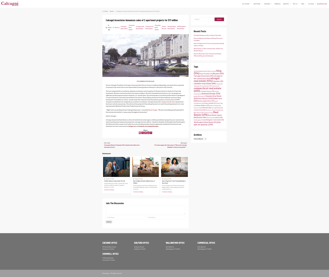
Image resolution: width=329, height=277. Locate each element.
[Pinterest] (151, 133)
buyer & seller (206, 74)
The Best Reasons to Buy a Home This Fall (114, 181)
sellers (219, 117)
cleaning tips (198, 86)
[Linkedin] (148, 133)
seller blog (210, 117)
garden (197, 96)
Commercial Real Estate (140, 27)
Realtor (201, 117)
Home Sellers (202, 105)
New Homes (199, 112)
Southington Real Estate (172, 27)
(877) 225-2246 (323, 4)
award (213, 71)
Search (219, 19)
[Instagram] (143, 133)
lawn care (198, 107)
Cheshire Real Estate (132, 27)
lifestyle (206, 108)
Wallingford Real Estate (181, 27)
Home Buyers (164, 27)
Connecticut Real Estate (149, 27)
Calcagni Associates (124, 27)
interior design (215, 105)
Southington (198, 120)
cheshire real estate (205, 83)
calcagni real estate (207, 79)
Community (207, 86)
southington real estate (213, 120)
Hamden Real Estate (158, 27)
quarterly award (208, 112)
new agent (215, 107)
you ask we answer (207, 123)
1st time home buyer (202, 71)
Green (203, 96)
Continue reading (109, 189)
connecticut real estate (207, 89)
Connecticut (215, 86)
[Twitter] (145, 133)
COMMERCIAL (277, 4)
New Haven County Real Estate (214, 110)
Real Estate (206, 113)
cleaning (219, 83)
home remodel (210, 103)
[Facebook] (140, 133)
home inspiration (206, 101)
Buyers (112, 11)
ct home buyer (207, 91)
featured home (211, 93)
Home (106, 11)
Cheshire (218, 81)
